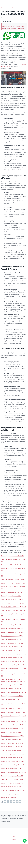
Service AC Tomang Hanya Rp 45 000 (11, 592)
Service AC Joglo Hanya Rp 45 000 (11, 688)
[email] (20, 801)
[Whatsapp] (25, 841)
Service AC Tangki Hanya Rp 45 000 (11, 750)
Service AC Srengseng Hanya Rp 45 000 (12, 685)
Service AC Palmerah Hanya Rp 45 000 (12, 695)
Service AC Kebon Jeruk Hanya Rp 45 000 (12, 643)
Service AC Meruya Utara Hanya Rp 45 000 (13, 681)
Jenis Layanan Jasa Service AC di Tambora (12, 24)
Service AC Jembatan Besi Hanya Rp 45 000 (13, 790)
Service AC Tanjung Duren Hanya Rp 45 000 (13, 610)
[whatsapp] (11, 801)
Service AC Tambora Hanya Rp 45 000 (11, 757)
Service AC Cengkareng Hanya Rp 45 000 (12, 556)
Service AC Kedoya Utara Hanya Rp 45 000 (13, 657)
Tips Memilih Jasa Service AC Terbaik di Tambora (13, 26)
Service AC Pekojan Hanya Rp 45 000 (11, 768)
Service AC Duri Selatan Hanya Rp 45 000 (12, 783)
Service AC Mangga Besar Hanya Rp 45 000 (13, 754)
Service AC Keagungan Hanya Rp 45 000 (12, 735)
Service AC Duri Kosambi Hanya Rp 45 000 (13, 583)
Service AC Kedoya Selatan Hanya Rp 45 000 (13, 654)
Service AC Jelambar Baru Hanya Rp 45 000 (13, 603)
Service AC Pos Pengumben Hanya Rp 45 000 (13, 721)
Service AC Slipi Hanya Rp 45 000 (10, 699)
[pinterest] (17, 801)
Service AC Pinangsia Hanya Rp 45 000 (12, 728)
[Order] (14, 39)
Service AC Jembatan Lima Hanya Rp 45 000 (13, 772)
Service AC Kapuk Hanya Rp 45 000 (11, 565)
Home (14, 833)
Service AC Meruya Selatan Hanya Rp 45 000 (13, 692)
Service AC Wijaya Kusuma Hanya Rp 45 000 (13, 606)
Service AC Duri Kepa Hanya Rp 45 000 (12, 646)
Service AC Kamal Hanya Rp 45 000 (11, 625)
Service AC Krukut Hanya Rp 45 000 (11, 739)
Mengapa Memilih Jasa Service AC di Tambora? (13, 28)
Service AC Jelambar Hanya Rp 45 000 (12, 599)
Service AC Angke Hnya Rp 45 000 (10, 794)
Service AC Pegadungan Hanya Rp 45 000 (12, 632)
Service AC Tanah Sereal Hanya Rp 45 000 (12, 761)
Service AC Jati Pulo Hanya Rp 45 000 (11, 708)
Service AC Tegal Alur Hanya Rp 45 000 (12, 628)
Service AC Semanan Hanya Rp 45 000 (11, 639)
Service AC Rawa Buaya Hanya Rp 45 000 (12, 579)
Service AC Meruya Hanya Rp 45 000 (11, 679)
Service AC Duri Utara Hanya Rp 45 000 (12, 779)
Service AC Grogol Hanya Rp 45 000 (11, 595)
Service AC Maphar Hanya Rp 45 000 (11, 746)
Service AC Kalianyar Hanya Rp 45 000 (11, 786)
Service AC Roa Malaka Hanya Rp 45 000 (12, 765)
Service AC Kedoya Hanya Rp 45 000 (11, 650)
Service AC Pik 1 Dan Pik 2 (8, 797)
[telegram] (14, 801)
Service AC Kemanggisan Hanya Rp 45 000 (13, 712)
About (14, 836)
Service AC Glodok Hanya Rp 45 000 (11, 732)
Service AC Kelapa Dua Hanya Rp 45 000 (12, 661)
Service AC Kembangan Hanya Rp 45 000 (12, 665)
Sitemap (14, 839)
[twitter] (8, 801)
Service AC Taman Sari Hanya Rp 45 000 (12, 725)
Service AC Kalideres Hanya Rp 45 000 (11, 635)
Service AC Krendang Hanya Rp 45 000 (12, 776)
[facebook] (5, 801)
